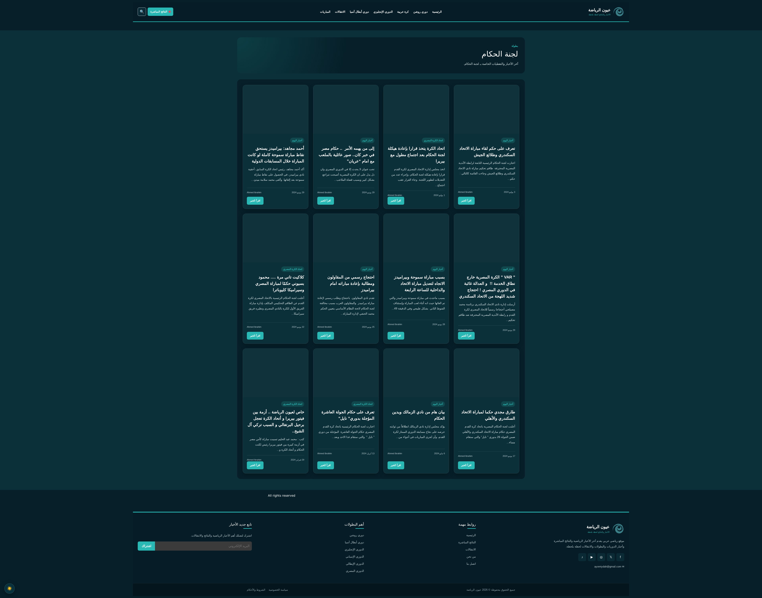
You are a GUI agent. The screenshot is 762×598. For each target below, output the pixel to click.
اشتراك (146, 546)
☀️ (9, 588)
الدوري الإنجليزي (383, 11)
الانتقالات (340, 11)
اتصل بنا (471, 563)
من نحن (471, 556)
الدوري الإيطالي (355, 563)
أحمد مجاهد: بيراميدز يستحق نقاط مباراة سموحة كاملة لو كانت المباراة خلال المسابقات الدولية (276, 154)
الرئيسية (437, 11)
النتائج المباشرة (467, 542)
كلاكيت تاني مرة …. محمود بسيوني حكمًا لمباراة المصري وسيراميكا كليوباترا (279, 283)
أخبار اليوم (508, 140)
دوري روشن (420, 11)
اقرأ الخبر (466, 200)
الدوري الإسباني (355, 556)
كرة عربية (403, 11)
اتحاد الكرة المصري (433, 140)
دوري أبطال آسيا (359, 11)
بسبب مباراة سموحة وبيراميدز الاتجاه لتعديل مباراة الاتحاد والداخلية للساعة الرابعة (419, 283)
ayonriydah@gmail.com (607, 566)
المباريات (325, 11)
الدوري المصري (355, 570)
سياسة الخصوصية (278, 589)
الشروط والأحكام (256, 589)
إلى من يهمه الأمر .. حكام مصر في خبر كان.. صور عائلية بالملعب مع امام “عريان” (346, 154)
